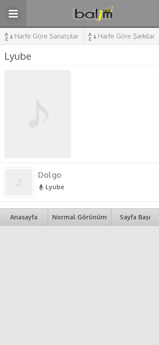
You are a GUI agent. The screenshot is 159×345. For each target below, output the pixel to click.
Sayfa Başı (135, 217)
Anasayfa (24, 217)
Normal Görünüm (79, 217)
